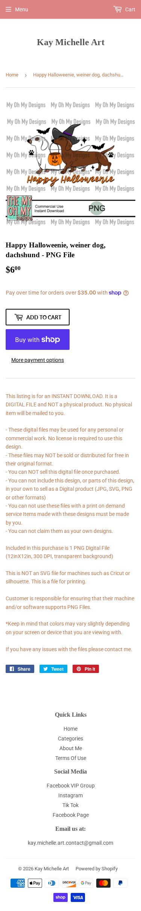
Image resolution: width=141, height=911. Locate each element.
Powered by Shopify (97, 868)
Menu (21, 9)
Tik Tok (70, 805)
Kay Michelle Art (71, 42)
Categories (70, 739)
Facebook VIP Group (71, 786)
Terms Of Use (70, 758)
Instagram (70, 795)
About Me (70, 748)
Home (12, 75)
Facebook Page (71, 815)
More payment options (37, 360)
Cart (129, 9)
